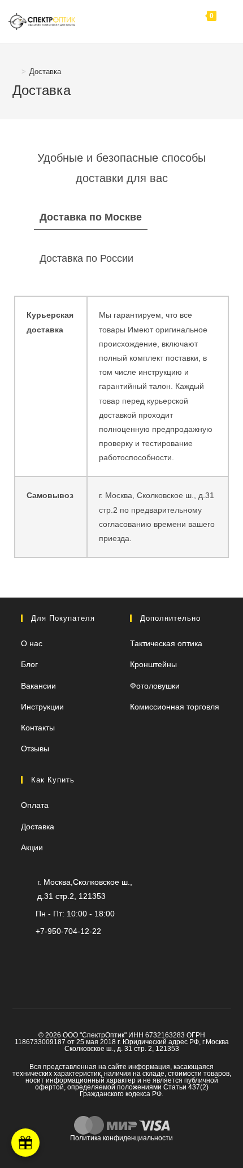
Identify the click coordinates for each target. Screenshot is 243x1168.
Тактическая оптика (166, 643)
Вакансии (38, 685)
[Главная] (15, 71)
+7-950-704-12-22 (68, 931)
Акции (32, 847)
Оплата (35, 805)
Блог (29, 664)
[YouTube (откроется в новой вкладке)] (80, 955)
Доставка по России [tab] (86, 258)
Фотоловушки (155, 685)
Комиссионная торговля (174, 706)
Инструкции (42, 706)
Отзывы (35, 748)
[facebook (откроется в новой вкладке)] (136, 955)
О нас (31, 643)
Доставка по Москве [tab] (91, 217)
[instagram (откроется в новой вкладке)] (98, 955)
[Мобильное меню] (225, 21)
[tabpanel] (121, 427)
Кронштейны (153, 664)
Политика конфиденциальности (121, 1138)
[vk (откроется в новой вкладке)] (117, 955)
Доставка (45, 71)
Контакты (38, 727)
